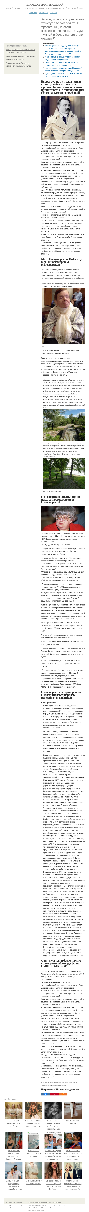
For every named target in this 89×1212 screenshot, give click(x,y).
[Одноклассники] (63, 1094)
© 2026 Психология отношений (13, 1202)
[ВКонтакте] (45, 1094)
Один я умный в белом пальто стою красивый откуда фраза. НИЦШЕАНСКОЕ (64, 75)
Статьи (53, 12)
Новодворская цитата (61, 1082)
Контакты (31, 1202)
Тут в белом (51, 1082)
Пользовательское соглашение (43, 1202)
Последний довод (60, 1085)
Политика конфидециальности (37, 1205)
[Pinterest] (54, 1094)
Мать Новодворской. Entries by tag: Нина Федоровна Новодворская (62, 58)
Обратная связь (56, 1202)
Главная (33, 12)
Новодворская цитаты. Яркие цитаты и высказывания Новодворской (61, 63)
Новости (43, 12)
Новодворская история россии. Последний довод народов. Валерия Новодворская (63, 69)
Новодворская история (48, 1085)
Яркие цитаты (73, 1082)
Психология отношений (44, 4)
